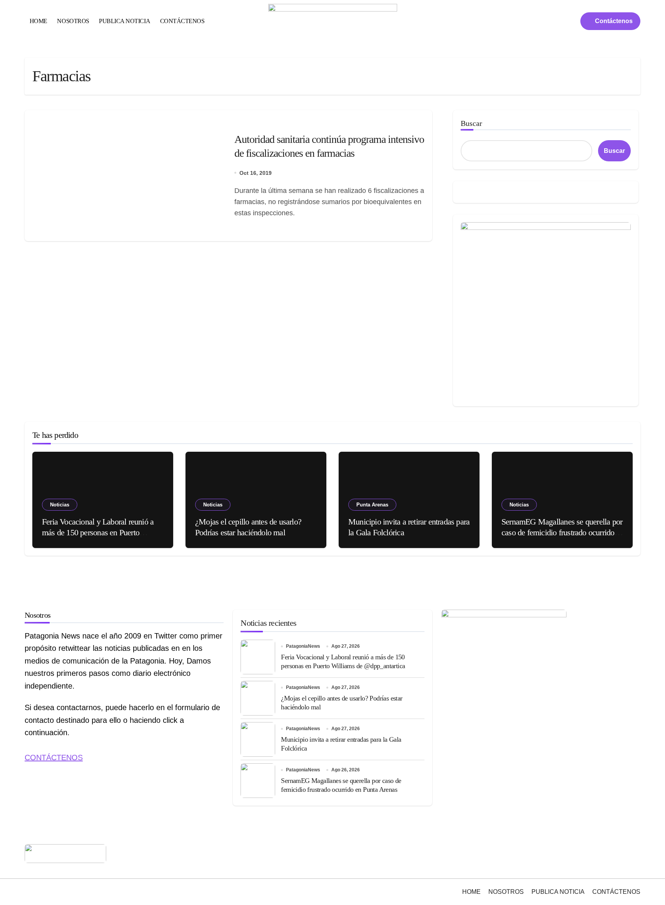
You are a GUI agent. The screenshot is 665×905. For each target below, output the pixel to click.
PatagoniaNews (303, 646)
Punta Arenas (372, 505)
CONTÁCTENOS (182, 21)
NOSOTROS (73, 21)
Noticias (59, 505)
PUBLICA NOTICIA (124, 21)
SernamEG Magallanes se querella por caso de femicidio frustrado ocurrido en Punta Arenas (561, 532)
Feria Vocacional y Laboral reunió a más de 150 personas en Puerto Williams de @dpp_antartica (98, 532)
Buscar (471, 123)
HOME (38, 21)
